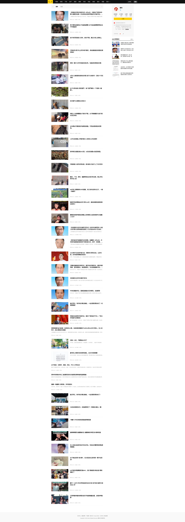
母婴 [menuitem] (103, 1)
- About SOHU (96, 515)
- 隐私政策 (105, 515)
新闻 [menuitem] (57, 1)
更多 (132, 39)
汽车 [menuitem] (66, 1)
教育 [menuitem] (80, 1)
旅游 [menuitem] (75, 1)
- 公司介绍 (101, 515)
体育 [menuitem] (61, 1)
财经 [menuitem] (93, 1)
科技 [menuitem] (89, 1)
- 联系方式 (91, 515)
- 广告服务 (87, 515)
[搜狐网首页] (50, 1)
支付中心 (79, 515)
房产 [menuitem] (70, 1)
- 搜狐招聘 (83, 515)
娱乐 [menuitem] (98, 1)
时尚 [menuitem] (84, 1)
